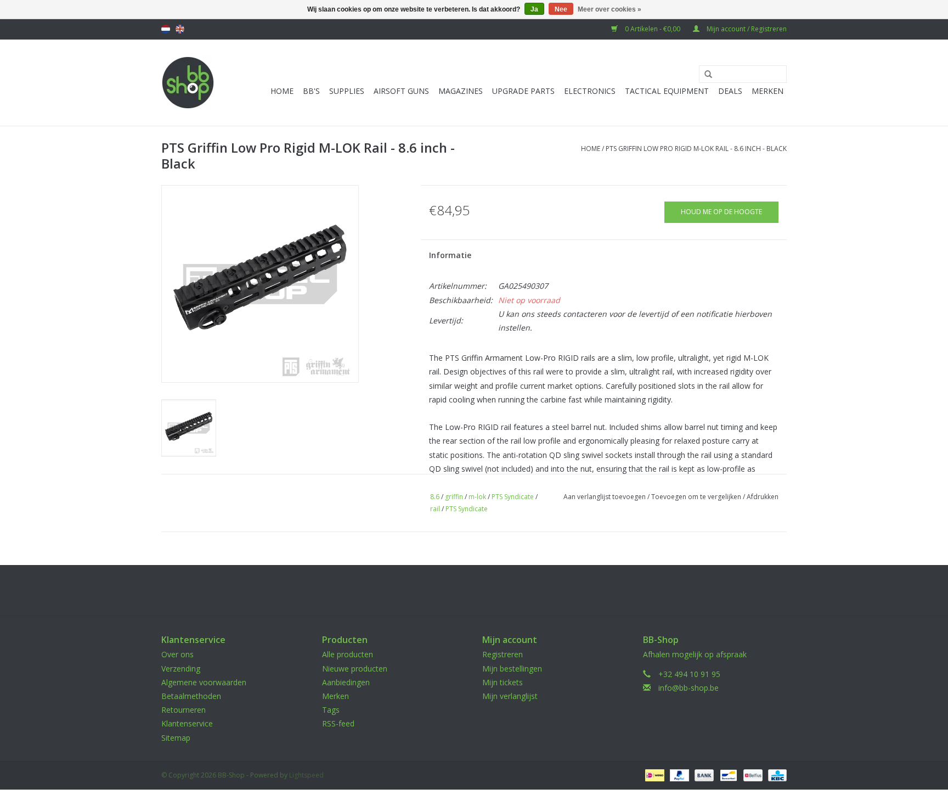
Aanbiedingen (346, 682)
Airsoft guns (401, 91)
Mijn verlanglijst (510, 696)
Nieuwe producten (354, 668)
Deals (730, 91)
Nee (561, 9)
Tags (331, 709)
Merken (767, 91)
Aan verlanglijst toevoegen (604, 496)
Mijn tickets (502, 682)
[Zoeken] (704, 74)
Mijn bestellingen (512, 668)
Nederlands (165, 29)
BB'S (311, 91)
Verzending (180, 668)
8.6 (434, 496)
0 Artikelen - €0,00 (652, 28)
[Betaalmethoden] (653, 774)
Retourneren (183, 709)
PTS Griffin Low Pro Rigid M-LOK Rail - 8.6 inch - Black (696, 148)
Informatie (450, 255)
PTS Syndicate (513, 496)
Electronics (590, 91)
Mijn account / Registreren (746, 28)
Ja (534, 9)
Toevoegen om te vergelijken (697, 496)
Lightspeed (306, 775)
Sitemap (175, 738)
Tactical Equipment (667, 91)
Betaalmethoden (191, 696)
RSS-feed (338, 723)
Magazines (460, 91)
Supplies (346, 91)
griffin (454, 496)
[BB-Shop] (188, 82)
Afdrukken (762, 496)
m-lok (477, 496)
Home (282, 91)
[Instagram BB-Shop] (484, 590)
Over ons (177, 654)
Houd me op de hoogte (721, 211)
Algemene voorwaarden (203, 682)
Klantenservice (187, 723)
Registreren (502, 654)
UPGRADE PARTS (523, 91)
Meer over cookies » (609, 9)
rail (435, 508)
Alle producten (347, 654)
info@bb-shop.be (688, 688)
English (180, 29)
